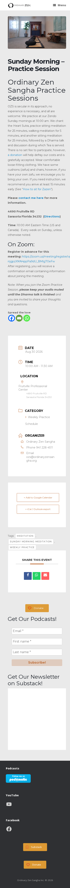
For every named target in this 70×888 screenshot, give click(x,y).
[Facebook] (11, 318)
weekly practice (22, 547)
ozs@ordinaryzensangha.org (40, 459)
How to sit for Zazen (37, 189)
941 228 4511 (44, 447)
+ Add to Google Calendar (38, 497)
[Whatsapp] (26, 318)
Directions (52, 216)
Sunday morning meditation (31, 541)
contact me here (31, 198)
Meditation (25, 536)
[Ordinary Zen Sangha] (19, 5)
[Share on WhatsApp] (36, 576)
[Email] (19, 318)
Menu (62, 5)
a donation (15, 155)
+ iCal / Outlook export (38, 509)
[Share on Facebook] (28, 576)
